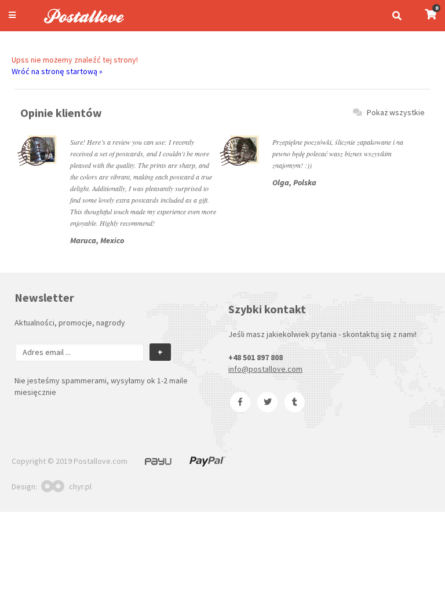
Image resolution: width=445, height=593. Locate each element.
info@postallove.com (265, 369)
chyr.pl (80, 486)
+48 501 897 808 (255, 357)
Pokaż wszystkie (396, 112)
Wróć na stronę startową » (57, 71)
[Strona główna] (78, 25)
